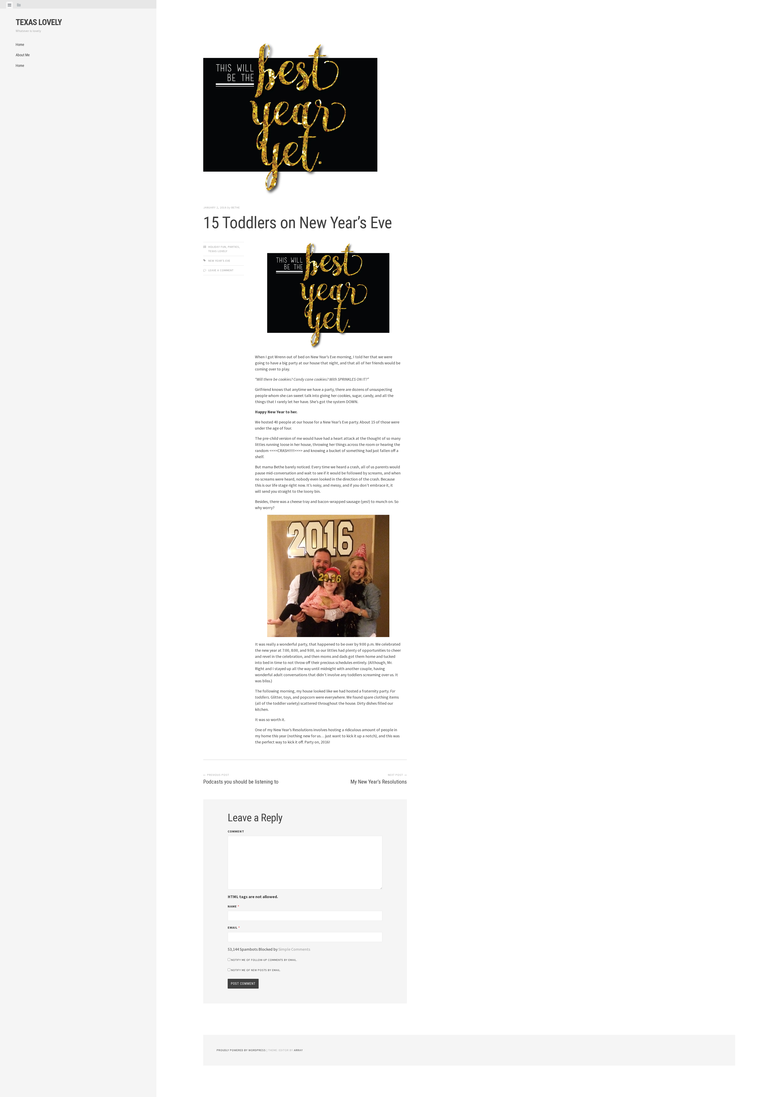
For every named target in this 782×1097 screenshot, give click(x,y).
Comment (236, 831)
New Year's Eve (219, 260)
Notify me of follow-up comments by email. (264, 960)
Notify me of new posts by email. (256, 970)
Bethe (235, 207)
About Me (23, 55)
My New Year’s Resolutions (378, 779)
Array (298, 1050)
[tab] (9, 5)
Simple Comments (294, 949)
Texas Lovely (39, 22)
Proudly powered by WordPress (241, 1050)
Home (20, 44)
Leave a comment (221, 270)
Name (233, 906)
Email (234, 927)
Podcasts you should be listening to (240, 779)
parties (233, 247)
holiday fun (217, 247)
